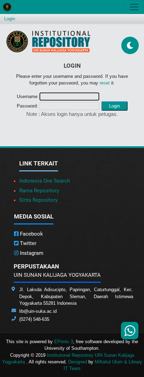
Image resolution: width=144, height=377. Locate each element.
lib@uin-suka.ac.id (38, 311)
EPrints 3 (63, 341)
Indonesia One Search (44, 181)
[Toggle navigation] (134, 7)
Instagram (31, 253)
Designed (77, 361)
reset (105, 83)
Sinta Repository (38, 200)
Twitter (27, 243)
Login (9, 18)
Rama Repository (39, 190)
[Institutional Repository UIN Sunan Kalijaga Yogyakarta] (48, 41)
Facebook (31, 234)
